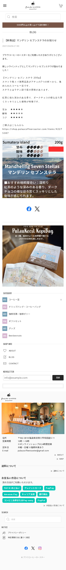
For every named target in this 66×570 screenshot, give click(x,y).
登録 (58, 378)
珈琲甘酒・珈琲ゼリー (19, 314)
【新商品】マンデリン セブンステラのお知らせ (30, 40)
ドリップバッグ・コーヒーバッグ (25, 307)
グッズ (12, 328)
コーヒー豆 (14, 299)
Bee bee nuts (15, 335)
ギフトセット (15, 321)
